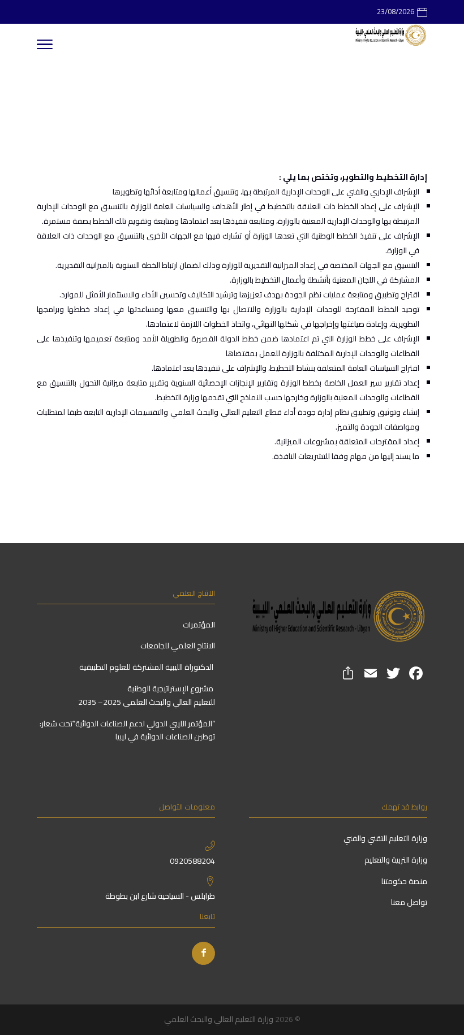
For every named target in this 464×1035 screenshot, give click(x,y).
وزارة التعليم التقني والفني (384, 838)
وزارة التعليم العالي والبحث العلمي (218, 1019)
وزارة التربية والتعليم (395, 859)
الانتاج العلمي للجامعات (177, 645)
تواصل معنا (408, 902)
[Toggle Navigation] (45, 46)
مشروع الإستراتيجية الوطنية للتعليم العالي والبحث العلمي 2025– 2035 (146, 695)
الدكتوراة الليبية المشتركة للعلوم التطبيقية (147, 667)
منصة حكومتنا (403, 881)
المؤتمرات (199, 624)
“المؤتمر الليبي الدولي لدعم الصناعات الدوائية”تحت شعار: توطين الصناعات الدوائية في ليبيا (127, 730)
